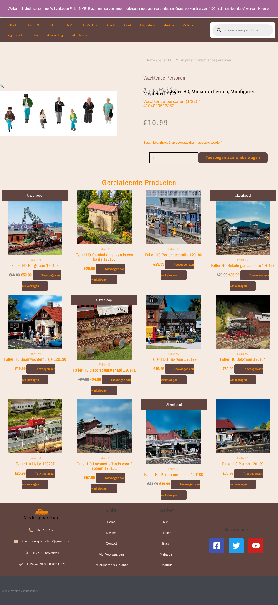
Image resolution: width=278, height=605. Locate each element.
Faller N (33, 25)
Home (150, 60)
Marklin (168, 25)
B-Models (90, 25)
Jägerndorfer (16, 35)
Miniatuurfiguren (209, 91)
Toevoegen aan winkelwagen (233, 157)
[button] (2, 86)
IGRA (127, 25)
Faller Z (53, 25)
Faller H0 (13, 25)
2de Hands (79, 35)
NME (70, 25)
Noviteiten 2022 (159, 93)
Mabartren (147, 25)
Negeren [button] (264, 8)
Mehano (188, 25)
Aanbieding (55, 35)
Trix (35, 35)
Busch (110, 25)
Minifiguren (185, 60)
